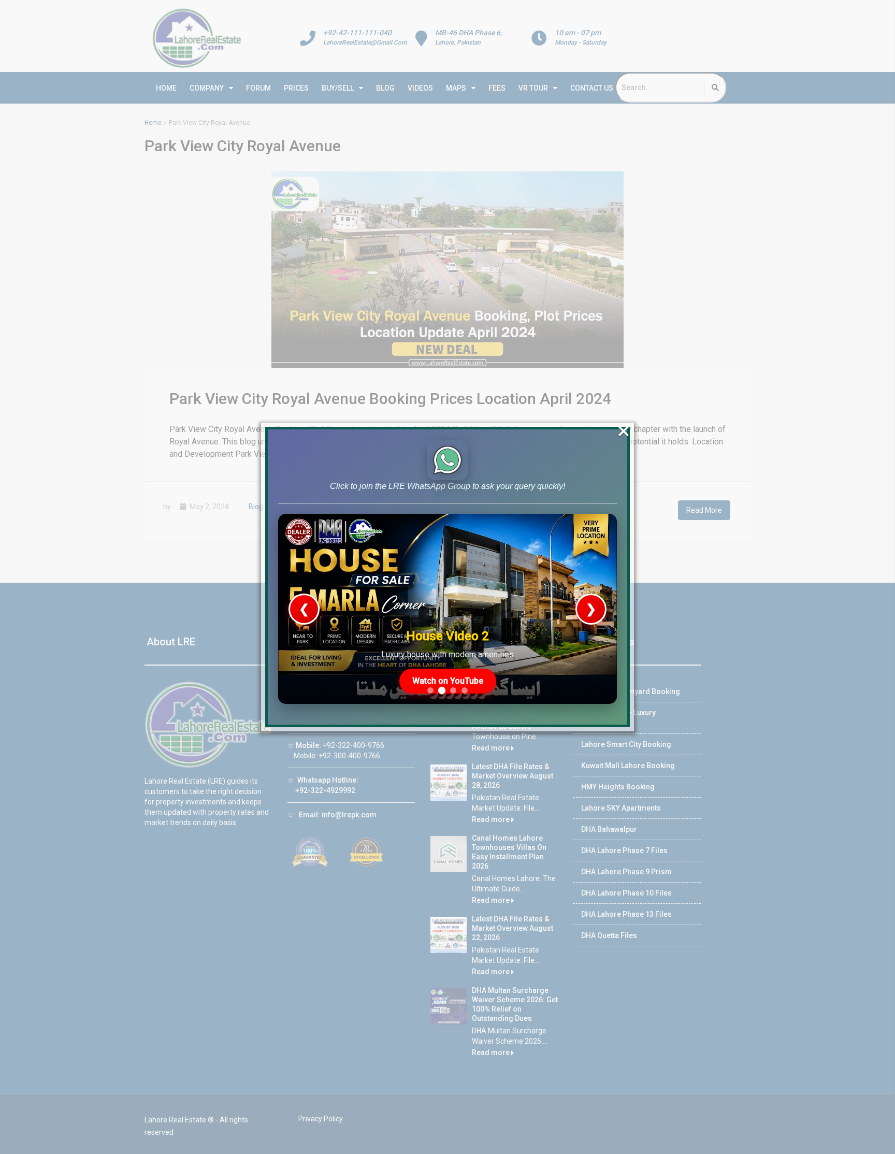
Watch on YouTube (447, 681)
